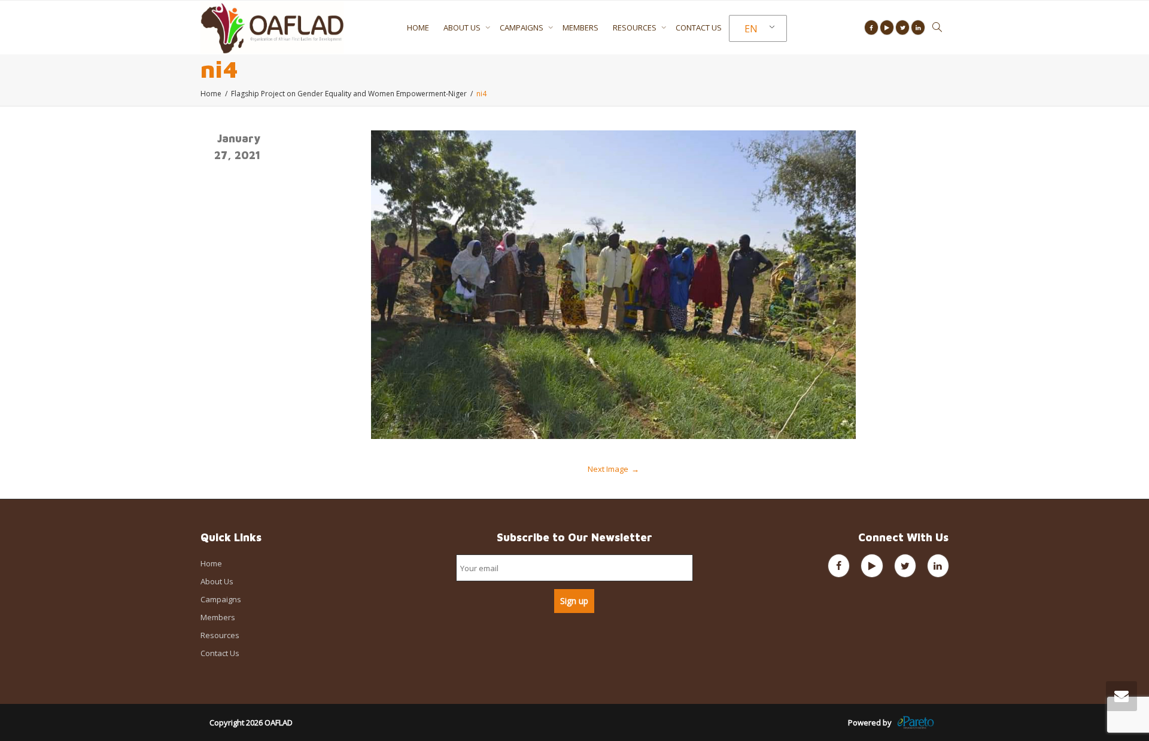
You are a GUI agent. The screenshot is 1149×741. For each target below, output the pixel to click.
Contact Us (699, 27)
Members (580, 27)
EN (751, 28)
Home (418, 27)
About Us (462, 27)
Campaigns (522, 27)
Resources (635, 27)
